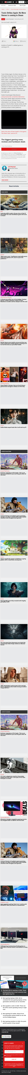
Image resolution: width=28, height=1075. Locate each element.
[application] (14, 119)
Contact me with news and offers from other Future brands (14, 1055)
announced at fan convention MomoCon (12, 97)
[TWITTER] (9, 170)
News (3, 19)
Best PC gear (23, 5)
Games (3, 9)
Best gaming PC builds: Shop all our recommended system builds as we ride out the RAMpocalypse (14, 1015)
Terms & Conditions (12, 1065)
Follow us (16, 41)
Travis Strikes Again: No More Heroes (18, 9)
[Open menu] (2, 2)
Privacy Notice (19, 154)
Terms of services (17, 153)
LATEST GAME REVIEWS (20, 978)
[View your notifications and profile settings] (13, 2)
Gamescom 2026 (12, 5)
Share (5, 41)
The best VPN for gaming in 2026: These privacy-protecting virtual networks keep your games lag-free (14, 992)
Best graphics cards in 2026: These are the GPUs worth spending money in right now (15, 1007)
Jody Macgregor (10, 19)
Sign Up (14, 1059)
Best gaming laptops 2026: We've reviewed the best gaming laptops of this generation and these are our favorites (15, 999)
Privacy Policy (18, 1064)
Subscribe (21, 2)
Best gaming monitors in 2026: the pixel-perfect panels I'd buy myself (14, 1022)
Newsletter (24, 41)
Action (7, 9)
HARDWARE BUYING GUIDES (7, 977)
